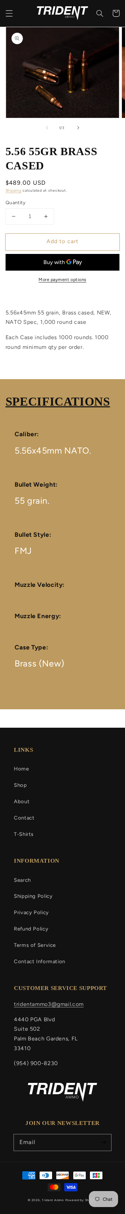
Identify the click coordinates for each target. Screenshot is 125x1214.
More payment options (62, 279)
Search (22, 880)
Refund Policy (31, 929)
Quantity (15, 202)
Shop (20, 785)
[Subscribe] (103, 1142)
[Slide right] (78, 127)
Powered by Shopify (81, 1200)
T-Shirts (24, 834)
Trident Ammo (53, 1200)
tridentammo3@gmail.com (49, 1004)
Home (21, 769)
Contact (24, 818)
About (22, 801)
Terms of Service (35, 945)
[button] (9, 13)
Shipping (14, 190)
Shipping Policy (33, 896)
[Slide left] (47, 127)
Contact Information (39, 961)
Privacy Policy (31, 912)
